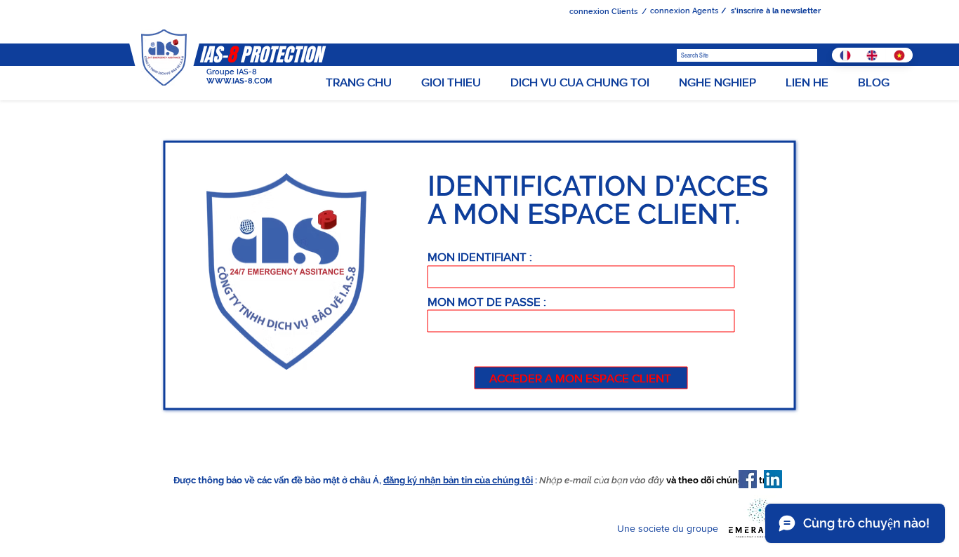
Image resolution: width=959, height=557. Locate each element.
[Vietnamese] (899, 55)
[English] (872, 55)
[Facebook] (748, 479)
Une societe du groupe (669, 528)
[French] (845, 55)
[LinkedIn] (773, 479)
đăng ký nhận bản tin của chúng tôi (458, 480)
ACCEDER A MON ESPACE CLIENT (581, 377)
